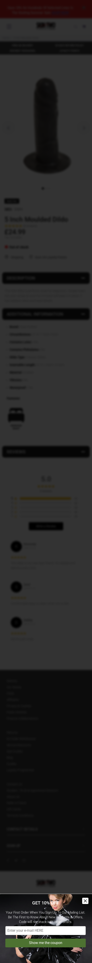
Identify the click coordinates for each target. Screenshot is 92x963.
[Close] (85, 901)
